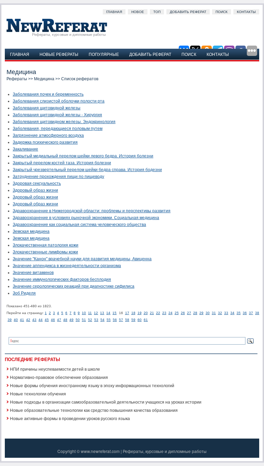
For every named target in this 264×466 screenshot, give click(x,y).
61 (146, 320)
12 (96, 313)
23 (164, 313)
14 (108, 313)
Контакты (246, 12)
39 (10, 320)
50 (78, 320)
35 (238, 313)
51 (84, 320)
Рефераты (17, 78)
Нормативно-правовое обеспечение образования (59, 377)
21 (152, 313)
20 (146, 313)
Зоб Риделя (24, 293)
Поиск (222, 12)
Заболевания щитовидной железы (46, 108)
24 (170, 313)
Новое (137, 12)
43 (34, 320)
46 (53, 320)
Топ (157, 12)
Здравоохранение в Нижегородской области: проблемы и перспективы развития (91, 210)
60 (140, 320)
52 (90, 320)
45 (47, 320)
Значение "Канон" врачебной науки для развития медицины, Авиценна (82, 258)
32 (220, 313)
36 (245, 313)
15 (114, 313)
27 (189, 313)
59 (133, 320)
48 (65, 320)
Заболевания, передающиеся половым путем (57, 128)
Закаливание (25, 149)
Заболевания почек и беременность (48, 94)
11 (90, 313)
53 (96, 320)
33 (226, 313)
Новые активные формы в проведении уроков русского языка (70, 418)
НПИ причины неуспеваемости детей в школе (55, 369)
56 (115, 320)
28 (195, 313)
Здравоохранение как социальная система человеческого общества (79, 224)
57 (121, 320)
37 (251, 313)
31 (214, 313)
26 (183, 313)
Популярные (104, 54)
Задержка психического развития (45, 142)
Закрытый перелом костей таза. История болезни (62, 162)
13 (102, 313)
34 (232, 313)
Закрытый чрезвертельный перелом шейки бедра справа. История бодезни (87, 169)
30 (208, 313)
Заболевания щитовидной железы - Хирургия (57, 114)
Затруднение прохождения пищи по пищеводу (58, 176)
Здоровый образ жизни (35, 190)
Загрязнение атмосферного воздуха (48, 135)
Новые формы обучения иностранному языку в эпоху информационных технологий (92, 385)
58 (127, 320)
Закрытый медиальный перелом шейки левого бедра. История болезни (83, 156)
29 (201, 313)
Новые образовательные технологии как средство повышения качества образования (94, 410)
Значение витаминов (33, 272)
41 (22, 320)
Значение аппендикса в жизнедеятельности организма (67, 265)
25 (177, 313)
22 (158, 313)
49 (71, 320)
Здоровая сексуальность (37, 183)
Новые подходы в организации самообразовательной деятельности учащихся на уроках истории (105, 402)
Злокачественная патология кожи (45, 245)
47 (59, 320)
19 (140, 313)
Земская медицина (31, 231)
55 (109, 320)
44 (40, 320)
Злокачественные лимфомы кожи (45, 252)
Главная (114, 12)
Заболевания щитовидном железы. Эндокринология (64, 121)
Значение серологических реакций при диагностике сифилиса (73, 286)
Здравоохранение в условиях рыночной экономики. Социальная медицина (86, 217)
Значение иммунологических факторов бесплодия (62, 279)
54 (102, 320)
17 (127, 313)
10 (84, 313)
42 (28, 320)
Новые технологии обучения (38, 393)
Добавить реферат (188, 12)
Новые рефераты (59, 54)
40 (16, 320)
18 (133, 313)
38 (257, 313)
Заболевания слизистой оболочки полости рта (58, 101)
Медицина (44, 78)
